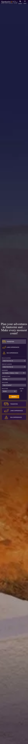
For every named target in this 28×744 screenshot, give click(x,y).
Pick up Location (6, 358)
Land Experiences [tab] (13, 347)
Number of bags (6, 376)
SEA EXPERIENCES (16, 417)
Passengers (5, 370)
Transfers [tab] (10, 341)
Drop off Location (7, 364)
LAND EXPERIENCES (16, 410)
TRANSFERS (14, 404)
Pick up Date (5, 382)
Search (14, 396)
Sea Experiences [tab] (12, 353)
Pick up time (5, 388)
